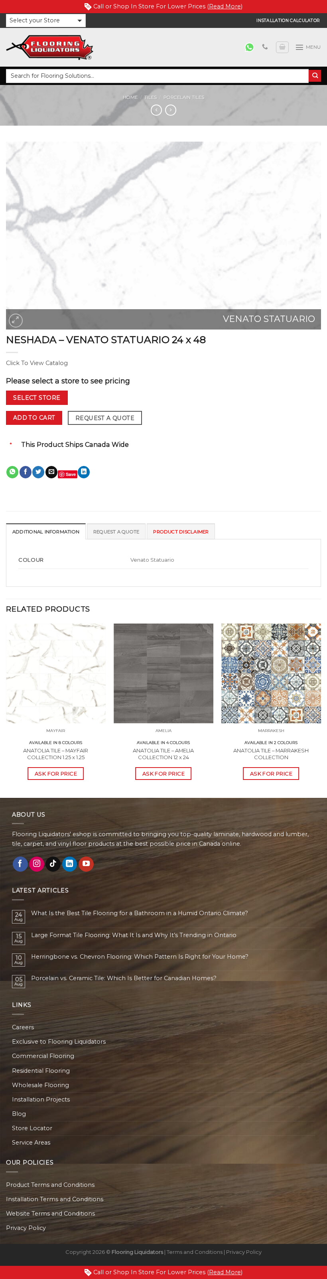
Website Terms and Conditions (50, 1213)
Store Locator (32, 1128)
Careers (23, 1027)
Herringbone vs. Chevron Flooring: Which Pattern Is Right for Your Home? (139, 956)
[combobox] (157, 76)
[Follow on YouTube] (86, 864)
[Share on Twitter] (38, 472)
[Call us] (265, 47)
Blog (19, 1113)
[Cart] (282, 47)
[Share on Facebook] (26, 472)
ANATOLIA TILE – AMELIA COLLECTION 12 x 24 (163, 753)
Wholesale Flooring (40, 1085)
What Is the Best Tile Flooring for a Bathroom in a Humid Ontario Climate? (139, 913)
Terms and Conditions (195, 1252)
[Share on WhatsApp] (12, 472)
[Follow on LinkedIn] (69, 864)
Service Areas (31, 1142)
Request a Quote (104, 418)
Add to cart (34, 417)
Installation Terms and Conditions (54, 1199)
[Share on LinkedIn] (84, 472)
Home (130, 97)
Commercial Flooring (43, 1056)
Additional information (45, 532)
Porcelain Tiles (184, 97)
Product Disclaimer (181, 532)
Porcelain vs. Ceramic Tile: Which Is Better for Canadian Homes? (124, 978)
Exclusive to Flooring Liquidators (59, 1041)
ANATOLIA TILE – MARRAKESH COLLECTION (271, 753)
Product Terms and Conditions (50, 1184)
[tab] (46, 531)
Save (71, 474)
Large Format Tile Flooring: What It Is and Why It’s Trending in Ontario (133, 935)
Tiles (150, 97)
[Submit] (315, 76)
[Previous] (6, 710)
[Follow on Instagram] (36, 864)
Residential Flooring (41, 1070)
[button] (46, 20)
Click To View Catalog (37, 363)
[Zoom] (16, 321)
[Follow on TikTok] (53, 864)
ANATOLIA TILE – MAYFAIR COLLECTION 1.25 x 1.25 (55, 753)
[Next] (321, 710)
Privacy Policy (26, 1228)
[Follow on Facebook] (20, 864)
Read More (225, 6)
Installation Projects (41, 1099)
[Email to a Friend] (51, 472)
